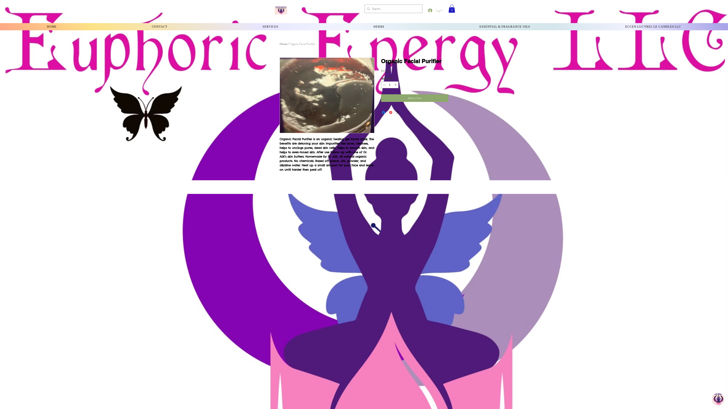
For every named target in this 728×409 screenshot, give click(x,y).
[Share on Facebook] (383, 112)
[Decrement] (384, 85)
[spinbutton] (390, 85)
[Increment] (396, 85)
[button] (451, 9)
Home (283, 44)
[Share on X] (398, 112)
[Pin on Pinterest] (390, 112)
